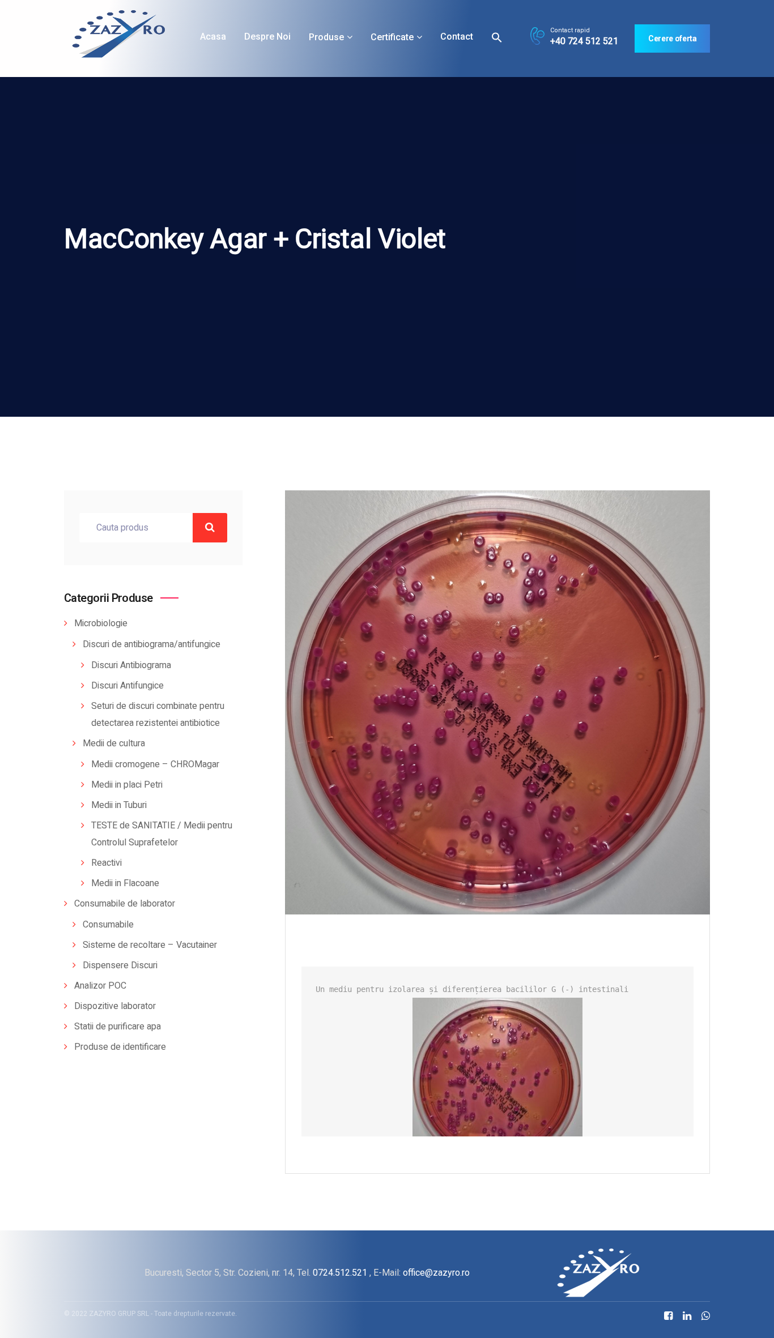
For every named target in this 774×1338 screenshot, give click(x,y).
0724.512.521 (340, 1272)
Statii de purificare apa (117, 1026)
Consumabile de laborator (124, 903)
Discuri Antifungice (127, 685)
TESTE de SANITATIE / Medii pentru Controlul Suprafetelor (161, 834)
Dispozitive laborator (115, 1006)
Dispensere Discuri (120, 965)
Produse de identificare (120, 1047)
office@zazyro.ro (436, 1272)
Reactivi (106, 863)
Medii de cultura (114, 743)
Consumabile (108, 924)
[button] (497, 37)
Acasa (213, 36)
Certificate (392, 37)
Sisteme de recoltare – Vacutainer (150, 945)
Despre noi (267, 36)
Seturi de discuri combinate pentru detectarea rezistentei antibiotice (157, 714)
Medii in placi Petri (127, 785)
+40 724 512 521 (584, 41)
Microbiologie (100, 623)
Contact (456, 36)
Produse (326, 37)
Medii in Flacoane (125, 883)
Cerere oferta (672, 38)
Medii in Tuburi (119, 805)
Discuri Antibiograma (131, 665)
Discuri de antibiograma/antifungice (151, 644)
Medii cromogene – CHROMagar (155, 764)
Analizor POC (100, 986)
